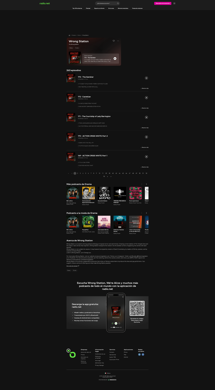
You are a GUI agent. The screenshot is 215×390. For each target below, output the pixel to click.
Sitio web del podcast (72, 266)
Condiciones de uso (100, 354)
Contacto (112, 352)
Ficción (77, 48)
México (108, 373)
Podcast (88, 8)
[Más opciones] (118, 41)
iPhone (125, 352)
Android (126, 357)
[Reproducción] (115, 58)
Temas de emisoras (137, 8)
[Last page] (111, 176)
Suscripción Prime (114, 359)
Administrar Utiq (99, 363)
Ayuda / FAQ (113, 357)
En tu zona (111, 8)
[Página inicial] (69, 35)
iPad (125, 354)
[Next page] (107, 176)
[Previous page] (72, 173)
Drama (71, 48)
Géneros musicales (123, 8)
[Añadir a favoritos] (113, 40)
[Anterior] (142, 183)
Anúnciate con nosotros (84, 358)
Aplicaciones (113, 354)
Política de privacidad (98, 357)
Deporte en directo (99, 8)
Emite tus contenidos (84, 362)
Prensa (83, 354)
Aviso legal (98, 360)
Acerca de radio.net (86, 352)
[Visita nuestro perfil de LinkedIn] (139, 354)
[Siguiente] (146, 183)
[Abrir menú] (174, 3)
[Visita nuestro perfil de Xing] (143, 354)
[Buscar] (118, 3)
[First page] (68, 173)
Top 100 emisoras (77, 8)
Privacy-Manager (99, 365)
